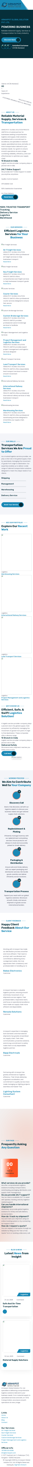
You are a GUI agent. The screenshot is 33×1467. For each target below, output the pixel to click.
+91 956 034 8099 (7, 1450)
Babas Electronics (12, 971)
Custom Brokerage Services (15, 316)
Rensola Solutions (12, 1012)
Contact (4, 1422)
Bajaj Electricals (11, 1053)
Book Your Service (11, 505)
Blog (2, 1420)
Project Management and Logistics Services (14, 341)
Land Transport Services (14, 364)
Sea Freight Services (12, 272)
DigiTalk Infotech (20, 1465)
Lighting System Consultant (11, 1092)
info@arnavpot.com (8, 1453)
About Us (4, 1418)
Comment (20, 1300)
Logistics (24, 1294)
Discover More (9, 40)
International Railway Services (13, 615)
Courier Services (10, 294)
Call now (7, 753)
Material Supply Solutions (15, 1360)
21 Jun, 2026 (9, 1300)
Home (3, 1415)
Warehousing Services (13, 410)
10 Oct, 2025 (9, 1356)
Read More (8, 197)
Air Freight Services (12, 250)
